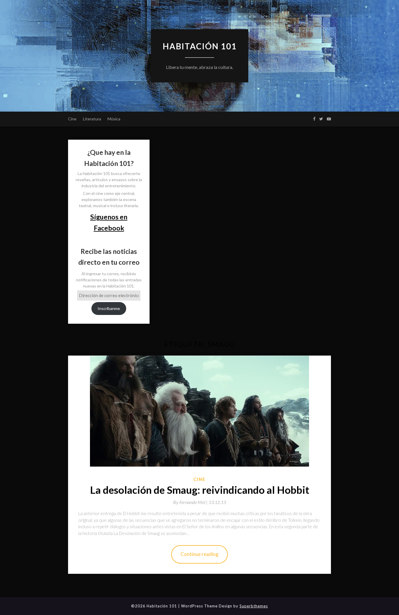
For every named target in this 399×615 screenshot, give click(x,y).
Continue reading (199, 554)
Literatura (92, 118)
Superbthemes (254, 606)
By (191, 502)
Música (113, 118)
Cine (72, 118)
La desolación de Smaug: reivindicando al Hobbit (199, 490)
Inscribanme (109, 308)
